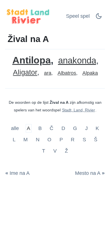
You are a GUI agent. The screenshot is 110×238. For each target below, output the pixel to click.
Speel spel (78, 16)
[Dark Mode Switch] (98, 18)
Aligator (25, 72)
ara (47, 73)
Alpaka (90, 73)
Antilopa (31, 60)
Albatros (67, 73)
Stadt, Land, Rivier (78, 110)
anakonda (77, 60)
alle (15, 128)
